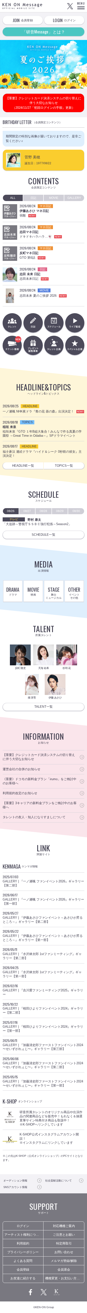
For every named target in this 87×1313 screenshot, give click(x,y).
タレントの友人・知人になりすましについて (34, 817)
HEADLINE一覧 (23, 465)
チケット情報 (21, 348)
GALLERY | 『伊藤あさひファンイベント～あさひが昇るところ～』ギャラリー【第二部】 (43, 917)
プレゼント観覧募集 (33, 345)
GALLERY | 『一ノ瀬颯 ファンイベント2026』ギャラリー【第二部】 (43, 880)
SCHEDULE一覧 (43, 534)
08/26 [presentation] (10, 511)
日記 (33, 322)
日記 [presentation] (33, 198)
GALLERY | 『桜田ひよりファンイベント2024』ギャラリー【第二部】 (43, 1008)
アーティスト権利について (23, 1234)
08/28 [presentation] (43, 511)
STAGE (54, 592)
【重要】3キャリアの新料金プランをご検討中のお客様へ (40, 805)
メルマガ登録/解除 (64, 1261)
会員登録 (23, 1269)
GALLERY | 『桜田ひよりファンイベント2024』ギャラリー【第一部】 (43, 1026)
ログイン (23, 1226)
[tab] (13, 198)
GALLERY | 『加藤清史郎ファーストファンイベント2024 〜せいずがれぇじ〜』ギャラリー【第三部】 (43, 1044)
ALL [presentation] (12, 198)
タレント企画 (53, 345)
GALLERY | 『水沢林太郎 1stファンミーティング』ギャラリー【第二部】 (42, 953)
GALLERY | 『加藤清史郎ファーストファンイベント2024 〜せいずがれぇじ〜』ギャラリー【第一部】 (43, 1080)
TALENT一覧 (43, 706)
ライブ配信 (74, 322)
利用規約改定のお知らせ (20, 793)
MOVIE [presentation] (53, 198)
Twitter (70, 6)
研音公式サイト (56, 1292)
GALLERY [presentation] (74, 198)
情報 (15, 1180)
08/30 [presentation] (76, 511)
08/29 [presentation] (60, 511)
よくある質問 (23, 1261)
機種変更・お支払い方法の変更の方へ (64, 1278)
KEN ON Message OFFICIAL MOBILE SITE (22, 6)
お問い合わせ (63, 1252)
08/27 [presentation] (27, 511)
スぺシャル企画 (74, 345)
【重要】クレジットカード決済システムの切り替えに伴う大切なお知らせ (39, 757)
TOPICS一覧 (64, 465)
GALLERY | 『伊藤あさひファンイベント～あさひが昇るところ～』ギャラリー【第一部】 (43, 935)
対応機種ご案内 (64, 1226)
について (58, 1180)
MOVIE (33, 591)
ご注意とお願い (64, 1234)
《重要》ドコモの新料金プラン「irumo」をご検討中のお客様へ (39, 781)
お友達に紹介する (23, 1278)
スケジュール (53, 322)
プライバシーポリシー (23, 1252)
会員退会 (64, 1269)
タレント (12, 322)
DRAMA (12, 591)
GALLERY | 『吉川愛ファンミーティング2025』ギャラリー (43, 989)
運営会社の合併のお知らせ (21, 769)
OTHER (74, 592)
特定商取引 (64, 1243)
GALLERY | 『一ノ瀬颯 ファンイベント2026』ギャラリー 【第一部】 (43, 899)
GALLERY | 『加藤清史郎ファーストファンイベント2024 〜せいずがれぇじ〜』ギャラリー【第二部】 (43, 1062)
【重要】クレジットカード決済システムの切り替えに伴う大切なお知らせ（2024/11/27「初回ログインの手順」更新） (43, 102)
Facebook (30, 1292)
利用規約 (23, 1243)
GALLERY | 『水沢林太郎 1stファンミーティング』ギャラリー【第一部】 (42, 971)
